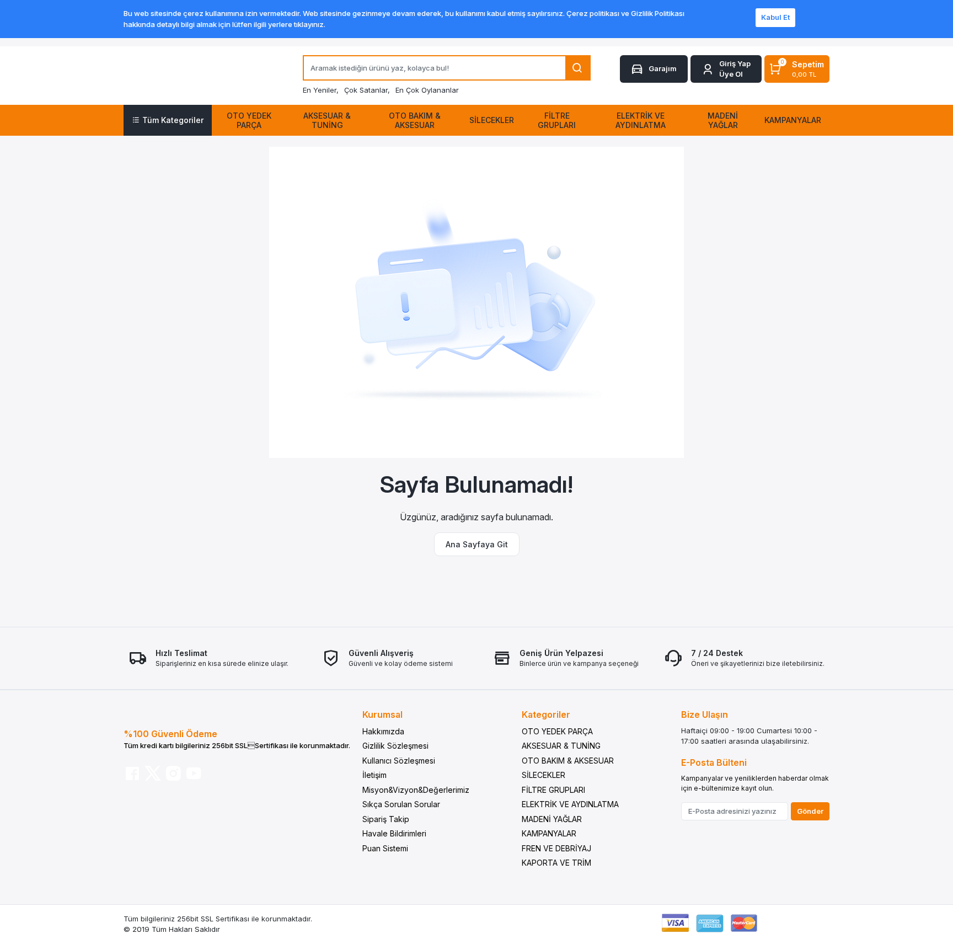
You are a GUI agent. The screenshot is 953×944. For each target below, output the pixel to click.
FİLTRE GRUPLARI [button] (557, 120)
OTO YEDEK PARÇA (557, 731)
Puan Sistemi (385, 848)
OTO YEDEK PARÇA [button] (249, 120)
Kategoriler (546, 714)
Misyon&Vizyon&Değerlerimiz (415, 789)
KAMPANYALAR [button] (792, 120)
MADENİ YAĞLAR (552, 819)
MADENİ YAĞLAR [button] (723, 120)
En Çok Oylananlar (427, 90)
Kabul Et (775, 17)
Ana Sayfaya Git (477, 544)
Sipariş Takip (385, 819)
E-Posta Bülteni (714, 762)
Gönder (810, 811)
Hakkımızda (383, 731)
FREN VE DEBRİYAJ (556, 848)
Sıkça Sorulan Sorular (401, 804)
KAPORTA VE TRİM (556, 862)
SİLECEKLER (543, 775)
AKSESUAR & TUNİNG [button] (327, 120)
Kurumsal (382, 714)
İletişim (374, 775)
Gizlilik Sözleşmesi (395, 745)
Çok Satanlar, (367, 90)
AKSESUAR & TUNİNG (561, 745)
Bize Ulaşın (704, 714)
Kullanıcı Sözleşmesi (398, 760)
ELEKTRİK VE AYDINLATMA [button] (640, 120)
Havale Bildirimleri (394, 833)
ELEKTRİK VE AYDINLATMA (570, 804)
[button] (726, 69)
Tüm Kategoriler (173, 120)
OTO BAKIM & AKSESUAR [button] (415, 120)
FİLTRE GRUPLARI (553, 789)
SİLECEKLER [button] (491, 120)
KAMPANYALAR (549, 833)
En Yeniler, (321, 90)
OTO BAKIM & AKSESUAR (568, 760)
